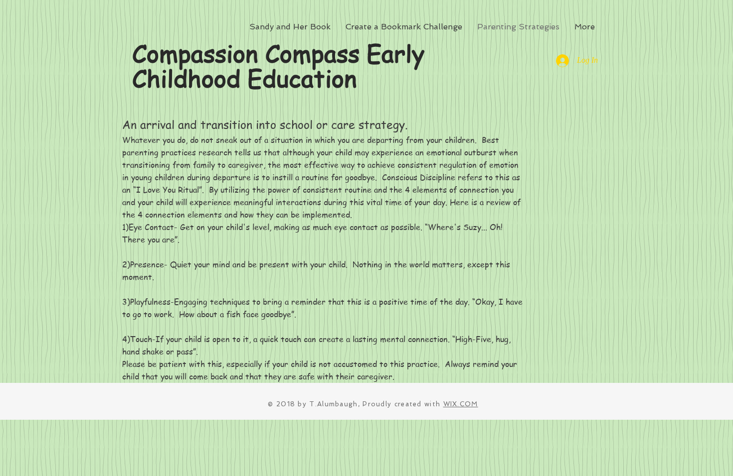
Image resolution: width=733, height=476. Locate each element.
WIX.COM (460, 404)
